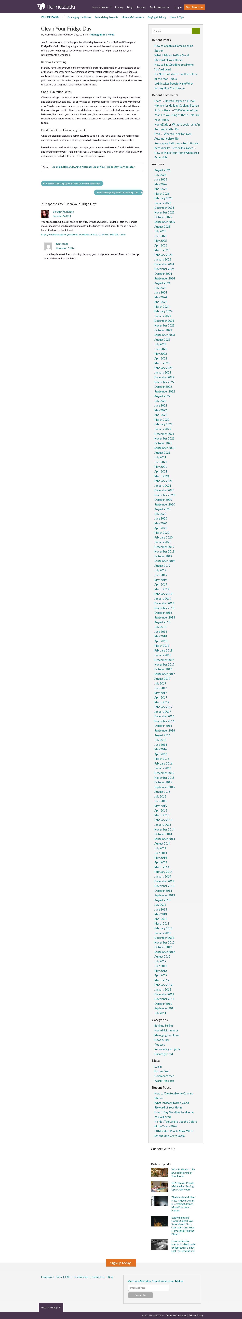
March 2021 (161, 476)
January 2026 (162, 203)
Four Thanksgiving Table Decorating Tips (117, 192)
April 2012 (160, 975)
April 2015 (160, 810)
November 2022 (164, 382)
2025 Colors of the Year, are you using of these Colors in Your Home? (177, 115)
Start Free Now (194, 7)
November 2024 (164, 269)
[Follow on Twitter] (156, 1154)
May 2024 (160, 297)
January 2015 (162, 824)
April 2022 (160, 415)
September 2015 (164, 787)
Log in (158, 1066)
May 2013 (160, 914)
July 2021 (160, 457)
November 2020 (164, 495)
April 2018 (160, 641)
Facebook (42, 1285)
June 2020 (160, 518)
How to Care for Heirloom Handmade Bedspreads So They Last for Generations (183, 1245)
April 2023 (160, 358)
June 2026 (160, 179)
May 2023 (160, 353)
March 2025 (161, 250)
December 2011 (164, 994)
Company (46, 1276)
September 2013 (164, 895)
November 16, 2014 (62, 216)
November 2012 (164, 942)
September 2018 (164, 617)
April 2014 (160, 862)
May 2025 (160, 240)
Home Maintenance (133, 17)
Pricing (119, 7)
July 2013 (160, 904)
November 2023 (164, 325)
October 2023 (163, 330)
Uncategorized (163, 1054)
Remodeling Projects (106, 17)
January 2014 (162, 876)
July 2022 (160, 401)
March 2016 (161, 758)
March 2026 (161, 193)
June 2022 (160, 405)
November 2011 (164, 999)
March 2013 (161, 923)
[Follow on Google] (189, 1154)
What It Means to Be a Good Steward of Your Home (183, 1172)
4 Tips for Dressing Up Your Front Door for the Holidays (73, 183)
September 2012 (164, 952)
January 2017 (162, 711)
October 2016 (163, 725)
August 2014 (162, 843)
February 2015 (163, 820)
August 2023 (162, 339)
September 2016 (164, 730)
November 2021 (164, 438)
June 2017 (160, 688)
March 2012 (161, 980)
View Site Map (49, 1307)
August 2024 (162, 283)
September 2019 (164, 561)
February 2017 (163, 707)
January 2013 (162, 933)
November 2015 (164, 777)
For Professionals (159, 7)
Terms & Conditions (176, 1315)
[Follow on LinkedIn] (184, 1154)
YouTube (59, 1285)
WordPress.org (164, 1080)
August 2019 (162, 565)
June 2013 (160, 909)
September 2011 (164, 1008)
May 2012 (160, 970)
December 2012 (164, 937)
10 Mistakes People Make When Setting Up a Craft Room (182, 1186)
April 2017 (160, 697)
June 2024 (160, 292)
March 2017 (161, 702)
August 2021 (162, 452)
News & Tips (177, 17)
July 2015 (160, 796)
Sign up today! (121, 1263)
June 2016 (160, 744)
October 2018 (163, 612)
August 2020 (162, 509)
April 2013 (160, 919)
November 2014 (164, 829)
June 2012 (160, 966)
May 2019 (160, 580)
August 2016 (162, 735)
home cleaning (72, 166)
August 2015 (162, 791)
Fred (157, 134)
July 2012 (160, 961)
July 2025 (160, 231)
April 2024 (160, 302)
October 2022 (163, 386)
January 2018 (162, 655)
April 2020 (160, 528)
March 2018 (161, 645)
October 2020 (163, 499)
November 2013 (164, 886)
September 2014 (164, 839)
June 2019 (160, 575)
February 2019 (163, 594)
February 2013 (163, 928)
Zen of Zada (50, 16)
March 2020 (161, 532)
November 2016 (164, 721)
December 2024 (164, 264)
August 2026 (162, 170)
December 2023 (164, 320)
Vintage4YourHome (63, 211)
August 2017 (162, 678)
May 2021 (160, 466)
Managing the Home (79, 17)
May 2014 (160, 857)
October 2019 (163, 556)
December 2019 (164, 547)
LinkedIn (55, 1285)
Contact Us (98, 1276)
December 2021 (164, 434)
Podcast (141, 7)
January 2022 (162, 429)
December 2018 (164, 603)
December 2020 (164, 490)
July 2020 (160, 514)
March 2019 (161, 589)
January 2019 (162, 598)
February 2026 (163, 198)
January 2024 (162, 316)
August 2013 (162, 900)
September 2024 (164, 278)
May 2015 (160, 806)
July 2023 (160, 344)
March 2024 (161, 306)
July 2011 (160, 1013)
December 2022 (164, 377)
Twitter (46, 1285)
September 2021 (164, 448)
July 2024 (160, 288)
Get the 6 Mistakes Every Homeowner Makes (155, 1281)
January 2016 (162, 768)
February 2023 (163, 368)
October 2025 (163, 217)
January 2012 (162, 989)
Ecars (157, 101)
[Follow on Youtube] (194, 1154)
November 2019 (164, 551)
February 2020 (163, 537)
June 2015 (160, 801)
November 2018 (164, 608)
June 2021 (160, 462)
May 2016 (160, 749)
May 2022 (160, 410)
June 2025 (160, 236)
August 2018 (162, 622)
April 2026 (160, 189)
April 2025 (160, 245)
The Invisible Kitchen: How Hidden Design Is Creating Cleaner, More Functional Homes (183, 1204)
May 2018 (160, 636)
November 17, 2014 (65, 248)
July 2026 (160, 175)
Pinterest (50, 1285)
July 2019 (160, 570)
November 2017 (164, 664)
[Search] (196, 31)
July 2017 (160, 683)
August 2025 (162, 226)
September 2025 (164, 222)
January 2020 (162, 542)
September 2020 (164, 504)
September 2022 (164, 391)
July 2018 (160, 627)
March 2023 (161, 363)
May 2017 (160, 693)
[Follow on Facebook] (151, 1154)
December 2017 (164, 660)
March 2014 (161, 867)
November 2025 (164, 212)
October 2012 (163, 947)
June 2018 (160, 631)
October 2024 (163, 273)
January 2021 (162, 485)
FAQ (67, 1276)
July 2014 (160, 848)
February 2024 (163, 311)
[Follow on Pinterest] (160, 1154)
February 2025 (163, 255)
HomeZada (62, 243)
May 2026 (160, 184)
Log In (178, 7)
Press (58, 1276)
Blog (130, 7)
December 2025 (164, 207)
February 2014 (163, 871)
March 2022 (161, 419)
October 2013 (163, 890)
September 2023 (164, 335)
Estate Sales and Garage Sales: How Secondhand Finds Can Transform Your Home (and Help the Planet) (182, 1226)
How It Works (100, 7)
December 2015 (164, 773)
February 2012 (163, 985)
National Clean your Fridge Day (100, 166)
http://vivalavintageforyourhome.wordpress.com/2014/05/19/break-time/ (83, 234)
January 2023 (162, 372)
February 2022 (163, 424)
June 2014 (160, 853)
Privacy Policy (196, 1315)
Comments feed (164, 1076)
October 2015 (163, 782)
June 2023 (160, 349)
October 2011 (163, 1003)
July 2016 (160, 740)
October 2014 (163, 834)
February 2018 (163, 650)
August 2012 (162, 956)
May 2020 (160, 523)
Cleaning (57, 166)
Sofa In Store (162, 110)
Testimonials (81, 1276)
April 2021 (160, 471)
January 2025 (162, 259)
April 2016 (160, 754)
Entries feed (161, 1071)
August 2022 (162, 396)
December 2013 (164, 881)
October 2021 (163, 443)
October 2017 (163, 669)
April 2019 (160, 584)
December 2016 (164, 716)
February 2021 (163, 481)
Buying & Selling (157, 17)
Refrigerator (127, 166)
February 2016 (163, 763)
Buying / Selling (163, 1025)
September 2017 (164, 674)
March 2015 (161, 815)
